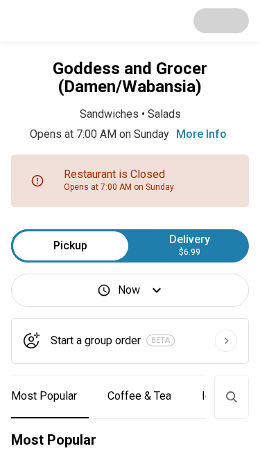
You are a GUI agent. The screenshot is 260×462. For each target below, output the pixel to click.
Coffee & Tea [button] (139, 395)
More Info (201, 134)
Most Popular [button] (44, 395)
